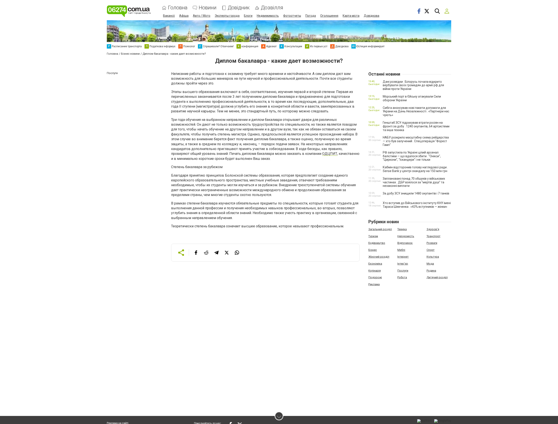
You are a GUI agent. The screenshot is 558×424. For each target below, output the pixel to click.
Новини (207, 8)
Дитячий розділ (437, 277)
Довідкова (371, 15)
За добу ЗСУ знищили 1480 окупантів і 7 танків (416, 193)
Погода (310, 15)
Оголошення (329, 15)
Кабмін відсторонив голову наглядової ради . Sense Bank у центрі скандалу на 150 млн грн (415, 169)
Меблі (401, 250)
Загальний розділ (380, 229)
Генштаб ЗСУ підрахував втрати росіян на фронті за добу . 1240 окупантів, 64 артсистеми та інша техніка (416, 126)
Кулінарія (374, 270)
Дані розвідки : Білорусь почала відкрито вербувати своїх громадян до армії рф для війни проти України (413, 85)
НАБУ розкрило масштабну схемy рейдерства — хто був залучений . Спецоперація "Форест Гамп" (416, 141)
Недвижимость (268, 15)
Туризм (373, 236)
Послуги (402, 270)
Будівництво (376, 243)
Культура (433, 256)
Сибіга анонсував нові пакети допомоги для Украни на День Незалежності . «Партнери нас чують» (416, 111)
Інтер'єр (402, 263)
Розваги (432, 243)
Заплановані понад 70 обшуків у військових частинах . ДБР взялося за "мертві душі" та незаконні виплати (414, 182)
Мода (430, 263)
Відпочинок (405, 243)
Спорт (431, 250)
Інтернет (403, 256)
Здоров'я (433, 229)
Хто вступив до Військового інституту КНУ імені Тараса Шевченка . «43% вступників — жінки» (417, 204)
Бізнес (372, 250)
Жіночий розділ (378, 256)
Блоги (248, 15)
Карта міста (351, 15)
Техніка (402, 229)
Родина (431, 270)
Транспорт (434, 236)
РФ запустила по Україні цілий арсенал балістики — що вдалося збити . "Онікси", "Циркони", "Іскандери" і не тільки (412, 156)
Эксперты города (227, 15)
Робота (402, 277)
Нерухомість (405, 236)
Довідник (239, 8)
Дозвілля (272, 8)
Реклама (374, 284)
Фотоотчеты (292, 15)
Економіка (375, 263)
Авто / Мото (201, 15)
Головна (177, 8)
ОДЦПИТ (329, 154)
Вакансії (169, 15)
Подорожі (375, 277)
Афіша (184, 15)
